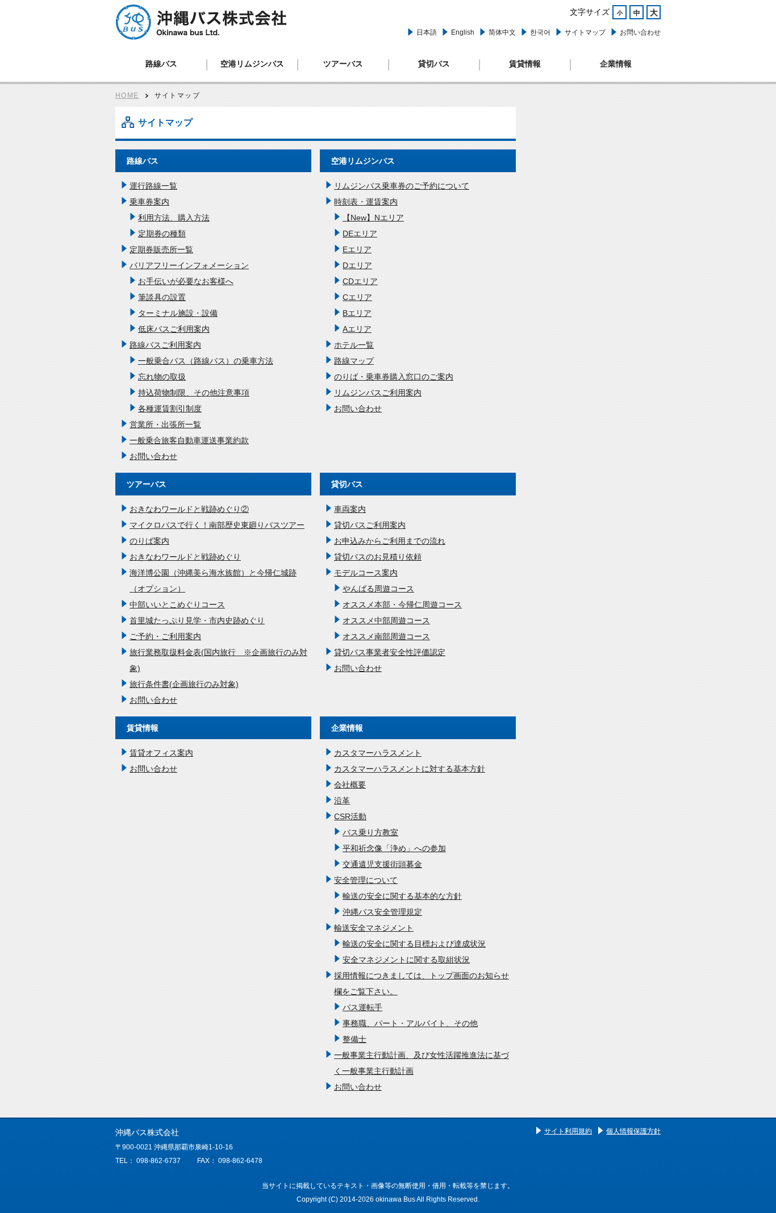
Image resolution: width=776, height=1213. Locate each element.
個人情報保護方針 (633, 1131)
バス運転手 (362, 1007)
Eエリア (357, 249)
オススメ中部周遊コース (386, 620)
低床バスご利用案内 (174, 329)
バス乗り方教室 (370, 832)
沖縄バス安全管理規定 (382, 911)
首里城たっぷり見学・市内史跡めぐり (197, 620)
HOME (127, 95)
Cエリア (357, 297)
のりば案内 (149, 540)
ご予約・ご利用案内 (165, 636)
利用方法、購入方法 (174, 217)
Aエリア (357, 329)
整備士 (354, 1039)
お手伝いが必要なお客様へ (185, 281)
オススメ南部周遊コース (386, 636)
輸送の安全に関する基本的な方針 (402, 896)
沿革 (342, 800)
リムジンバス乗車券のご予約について (401, 185)
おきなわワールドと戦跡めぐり (185, 556)
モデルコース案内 (366, 572)
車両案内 (350, 509)
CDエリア (360, 281)
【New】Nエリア (373, 217)
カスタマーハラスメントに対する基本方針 (409, 768)
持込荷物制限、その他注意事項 (193, 392)
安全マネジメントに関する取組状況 (406, 959)
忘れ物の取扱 (162, 376)
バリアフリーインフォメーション (189, 265)
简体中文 (502, 32)
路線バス (161, 63)
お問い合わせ (640, 32)
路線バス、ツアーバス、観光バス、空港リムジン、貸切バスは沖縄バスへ (201, 22)
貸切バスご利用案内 (370, 525)
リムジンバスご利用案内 (378, 392)
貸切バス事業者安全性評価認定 (389, 652)
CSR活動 (350, 816)
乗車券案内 (149, 201)
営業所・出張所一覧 (165, 424)
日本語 (426, 32)
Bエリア (357, 313)
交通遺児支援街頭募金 (382, 864)
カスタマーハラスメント (378, 752)
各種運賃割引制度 (170, 408)
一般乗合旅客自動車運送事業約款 (189, 440)
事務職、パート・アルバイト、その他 (410, 1023)
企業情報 (616, 63)
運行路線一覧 (153, 185)
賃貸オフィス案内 (161, 752)
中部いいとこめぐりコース (177, 604)
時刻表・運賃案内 (366, 201)
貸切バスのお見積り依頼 (378, 556)
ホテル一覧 (354, 344)
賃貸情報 (525, 63)
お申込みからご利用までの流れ (389, 540)
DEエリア (360, 233)
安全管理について (366, 880)
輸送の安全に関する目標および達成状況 (414, 943)
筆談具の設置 (162, 297)
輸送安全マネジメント (374, 927)
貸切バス (434, 63)
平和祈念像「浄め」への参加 (394, 848)
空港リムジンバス (252, 63)
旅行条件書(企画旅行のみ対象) (184, 684)
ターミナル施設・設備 (178, 313)
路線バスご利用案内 (165, 344)
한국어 (540, 32)
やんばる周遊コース (378, 588)
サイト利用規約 (568, 1131)
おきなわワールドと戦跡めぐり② (189, 509)
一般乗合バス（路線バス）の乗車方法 (205, 360)
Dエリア (357, 265)
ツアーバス (343, 63)
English (462, 32)
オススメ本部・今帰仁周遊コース (402, 604)
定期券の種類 (162, 233)
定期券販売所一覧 (161, 249)
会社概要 (350, 784)
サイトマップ (585, 32)
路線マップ (354, 360)
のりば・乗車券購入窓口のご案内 (393, 376)
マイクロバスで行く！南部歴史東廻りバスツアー (217, 525)
